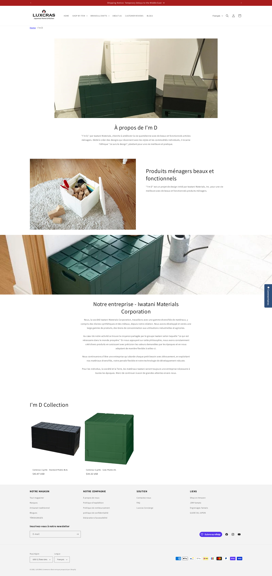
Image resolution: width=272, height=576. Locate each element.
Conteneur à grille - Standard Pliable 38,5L (50, 470)
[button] (80, 16)
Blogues (33, 513)
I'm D (40, 27)
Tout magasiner (37, 497)
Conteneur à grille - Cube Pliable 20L (101, 470)
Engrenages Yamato (199, 508)
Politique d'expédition (93, 502)
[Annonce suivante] (241, 3)
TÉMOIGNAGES (36, 517)
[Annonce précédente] (31, 3)
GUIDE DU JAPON (198, 513)
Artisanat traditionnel (40, 508)
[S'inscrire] (77, 534)
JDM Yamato (195, 502)
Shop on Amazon (198, 497)
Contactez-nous (144, 497)
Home (33, 27)
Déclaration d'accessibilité (95, 517)
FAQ (138, 502)
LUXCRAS (39, 569)
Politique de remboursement (96, 508)
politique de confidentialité (95, 513)
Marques (34, 502)
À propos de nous (91, 497)
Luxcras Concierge (145, 508)
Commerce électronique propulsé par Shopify (59, 569)
